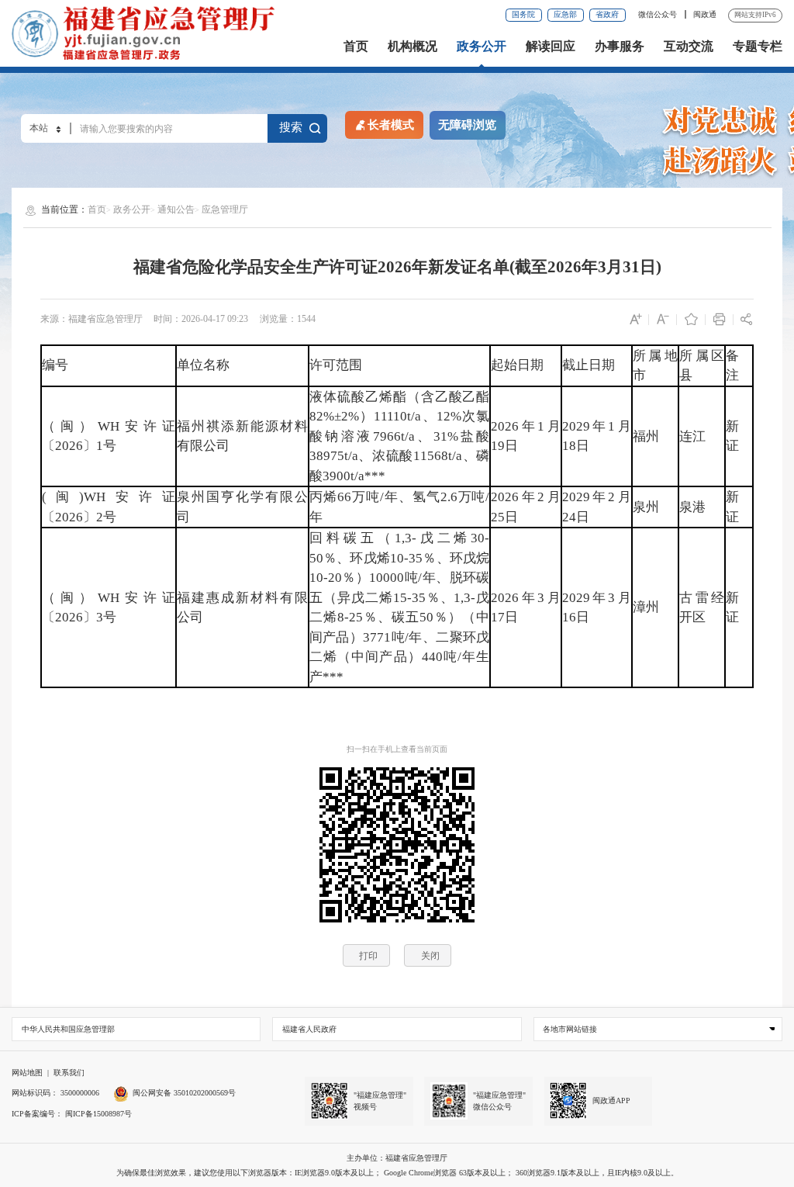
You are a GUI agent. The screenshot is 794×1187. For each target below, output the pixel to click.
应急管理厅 (225, 209)
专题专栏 (757, 47)
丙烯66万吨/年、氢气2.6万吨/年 (399, 507)
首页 (355, 47)
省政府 (607, 14)
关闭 (430, 955)
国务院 (523, 14)
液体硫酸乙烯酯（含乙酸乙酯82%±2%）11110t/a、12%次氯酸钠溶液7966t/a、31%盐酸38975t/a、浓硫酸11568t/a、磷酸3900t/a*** (399, 436)
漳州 (646, 607)
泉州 (646, 507)
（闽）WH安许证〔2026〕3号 (108, 607)
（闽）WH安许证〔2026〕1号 (108, 436)
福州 (646, 436)
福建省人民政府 (309, 1029)
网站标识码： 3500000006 (55, 1092)
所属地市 (655, 365)
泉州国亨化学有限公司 (242, 507)
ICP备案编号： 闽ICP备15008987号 (72, 1113)
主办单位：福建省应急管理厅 (397, 1158)
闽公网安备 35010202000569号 (184, 1092)
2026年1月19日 (525, 436)
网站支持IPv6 (755, 15)
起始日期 (517, 365)
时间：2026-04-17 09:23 (201, 318)
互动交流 (688, 47)
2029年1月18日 (596, 436)
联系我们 (69, 1072)
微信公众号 (658, 14)
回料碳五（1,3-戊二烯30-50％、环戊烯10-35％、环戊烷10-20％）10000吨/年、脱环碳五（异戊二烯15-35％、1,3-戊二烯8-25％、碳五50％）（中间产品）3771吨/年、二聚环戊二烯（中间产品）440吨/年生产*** (399, 607)
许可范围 (335, 365)
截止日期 (588, 365)
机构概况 (412, 47)
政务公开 (481, 47)
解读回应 (550, 47)
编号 (55, 365)
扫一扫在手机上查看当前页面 (397, 749)
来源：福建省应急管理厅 (91, 318)
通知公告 (176, 209)
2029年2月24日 (596, 507)
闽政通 (704, 14)
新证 (732, 436)
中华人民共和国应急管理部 (68, 1029)
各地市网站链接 (570, 1029)
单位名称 (203, 365)
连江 (692, 436)
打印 (368, 955)
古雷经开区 (701, 607)
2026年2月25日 (525, 507)
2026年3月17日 (525, 607)
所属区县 (701, 365)
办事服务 (619, 47)
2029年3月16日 (596, 607)
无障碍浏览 (467, 125)
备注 (732, 365)
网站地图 (27, 1072)
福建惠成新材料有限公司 (242, 607)
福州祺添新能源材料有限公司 (242, 436)
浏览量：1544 (288, 318)
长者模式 (391, 125)
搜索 (290, 127)
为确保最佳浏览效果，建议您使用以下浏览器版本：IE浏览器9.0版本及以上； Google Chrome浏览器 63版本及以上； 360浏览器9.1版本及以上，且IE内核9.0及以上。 (397, 1172)
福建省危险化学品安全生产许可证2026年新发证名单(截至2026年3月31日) (397, 266)
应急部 (565, 14)
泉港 (692, 507)
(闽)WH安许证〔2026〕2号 (108, 507)
